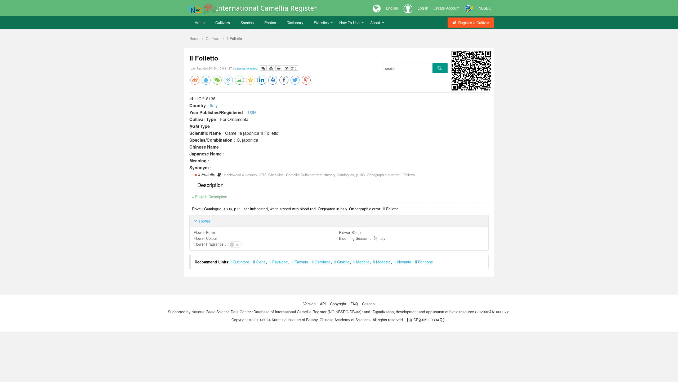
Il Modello (361, 261)
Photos (270, 22)
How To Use (349, 22)
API (323, 303)
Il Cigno (259, 261)
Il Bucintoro (239, 261)
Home (200, 22)
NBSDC (485, 8)
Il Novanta (402, 261)
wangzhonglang (247, 68)
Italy (214, 105)
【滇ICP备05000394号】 (426, 319)
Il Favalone (278, 261)
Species (247, 22)
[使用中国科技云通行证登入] (469, 8)
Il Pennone (424, 261)
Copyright (338, 303)
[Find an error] (263, 68)
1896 (252, 112)
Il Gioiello (342, 261)
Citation (368, 303)
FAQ (354, 303)
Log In (423, 8)
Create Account (447, 8)
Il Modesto (382, 261)
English (392, 8)
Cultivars (222, 22)
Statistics (321, 22)
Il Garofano (321, 261)
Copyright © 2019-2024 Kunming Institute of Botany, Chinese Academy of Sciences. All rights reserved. (317, 319)
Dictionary (295, 22)
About (375, 22)
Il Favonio (300, 261)
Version (309, 303)
